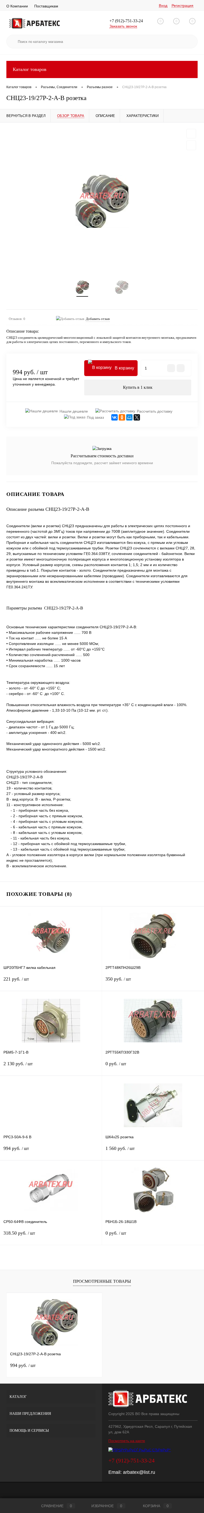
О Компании (17, 6)
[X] (137, 417)
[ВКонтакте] (114, 417)
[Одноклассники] (122, 417)
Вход (163, 5)
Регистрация (182, 5)
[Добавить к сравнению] (191, 145)
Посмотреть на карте (126, 1441)
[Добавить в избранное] (191, 133)
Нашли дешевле (74, 411)
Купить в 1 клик (137, 387)
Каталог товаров (29, 69)
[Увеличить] (102, 201)
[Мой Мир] (129, 417)
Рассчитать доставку (154, 411)
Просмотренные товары (102, 1281)
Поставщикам (46, 6)
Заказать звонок (123, 26)
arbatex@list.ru (139, 1472)
